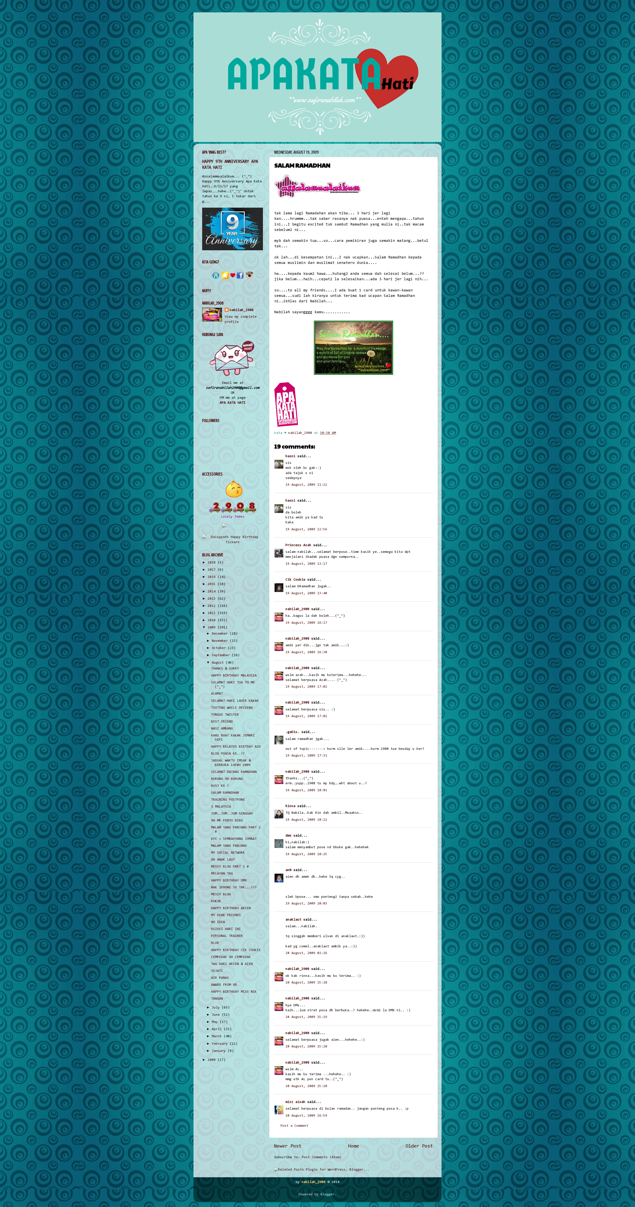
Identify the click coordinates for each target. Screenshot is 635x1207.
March (218, 1036)
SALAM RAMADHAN (225, 793)
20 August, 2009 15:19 (306, 1017)
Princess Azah (298, 545)
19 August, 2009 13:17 (306, 564)
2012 (213, 606)
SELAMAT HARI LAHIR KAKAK (235, 701)
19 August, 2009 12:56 (306, 529)
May (216, 1022)
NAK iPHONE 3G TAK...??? (234, 887)
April (218, 1029)
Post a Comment (294, 1126)
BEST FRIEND (222, 722)
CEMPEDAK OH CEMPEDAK (231, 957)
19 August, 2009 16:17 (306, 623)
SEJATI (217, 971)
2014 (213, 591)
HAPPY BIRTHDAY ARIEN (231, 908)
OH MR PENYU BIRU (227, 820)
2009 (213, 627)
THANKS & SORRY (225, 669)
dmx (288, 836)
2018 (213, 562)
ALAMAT (217, 694)
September (222, 655)
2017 (213, 570)
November (221, 641)
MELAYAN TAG (222, 873)
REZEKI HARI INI (226, 929)
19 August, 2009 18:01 (306, 790)
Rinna (290, 806)
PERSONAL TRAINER (227, 936)
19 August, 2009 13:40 (306, 593)
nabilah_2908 (297, 609)
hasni (290, 456)
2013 (213, 599)
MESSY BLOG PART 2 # (230, 867)
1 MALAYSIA (221, 807)
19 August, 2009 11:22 (306, 485)
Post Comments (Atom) (322, 1157)
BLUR (215, 943)
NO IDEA (218, 922)
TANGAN (217, 999)
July (217, 1008)
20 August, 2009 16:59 (306, 1116)
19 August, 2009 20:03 (306, 903)
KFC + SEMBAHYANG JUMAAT (234, 839)
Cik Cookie (295, 580)
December (221, 634)
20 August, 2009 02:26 (306, 953)
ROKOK (216, 901)
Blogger (327, 1194)
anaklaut (293, 920)
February (221, 1044)
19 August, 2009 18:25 (306, 854)
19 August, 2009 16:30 (306, 652)
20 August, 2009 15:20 (306, 1046)
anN (288, 870)
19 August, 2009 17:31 (306, 756)
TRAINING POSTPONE (228, 800)
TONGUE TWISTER (225, 715)
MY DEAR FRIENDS (226, 915)
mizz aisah (295, 1102)
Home (353, 1146)
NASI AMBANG (222, 728)
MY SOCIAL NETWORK (228, 853)
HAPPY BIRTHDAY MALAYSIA (234, 675)
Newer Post (287, 1146)
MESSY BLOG (221, 894)
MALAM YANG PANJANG (229, 846)
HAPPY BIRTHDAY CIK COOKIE (236, 950)
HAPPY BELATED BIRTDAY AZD (236, 747)
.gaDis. (292, 732)
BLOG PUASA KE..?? (228, 754)
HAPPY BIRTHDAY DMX (229, 880)
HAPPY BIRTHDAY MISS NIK (234, 992)
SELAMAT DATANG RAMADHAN (234, 772)
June (217, 1015)
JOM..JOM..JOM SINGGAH (232, 813)
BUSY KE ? (220, 786)
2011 (213, 613)
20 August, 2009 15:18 (306, 982)
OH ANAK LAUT (223, 860)
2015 (213, 584)
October (220, 648)
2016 (213, 577)
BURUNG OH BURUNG (227, 779)
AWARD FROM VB (224, 985)
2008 (213, 1060)
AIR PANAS (220, 978)
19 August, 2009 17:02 (306, 687)
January (220, 1051)
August (219, 663)
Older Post (419, 1146)
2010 (213, 620)
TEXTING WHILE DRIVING (232, 708)
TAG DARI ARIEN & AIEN (232, 964)
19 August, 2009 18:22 (306, 820)
